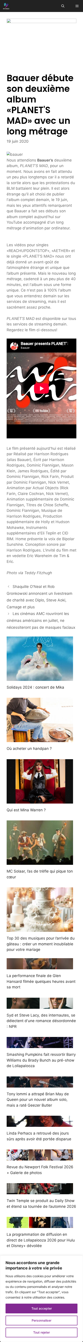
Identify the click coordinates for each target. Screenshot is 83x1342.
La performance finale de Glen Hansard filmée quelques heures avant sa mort (41, 981)
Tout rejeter (41, 1332)
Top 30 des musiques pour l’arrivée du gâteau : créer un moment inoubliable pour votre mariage (41, 944)
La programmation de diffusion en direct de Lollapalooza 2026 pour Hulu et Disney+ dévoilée (41, 1240)
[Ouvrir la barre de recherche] (63, 6)
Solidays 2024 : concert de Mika (35, 687)
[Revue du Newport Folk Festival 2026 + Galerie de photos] (40, 1157)
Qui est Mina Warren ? (26, 810)
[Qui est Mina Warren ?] (40, 800)
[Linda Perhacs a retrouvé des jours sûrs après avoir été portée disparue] (40, 1124)
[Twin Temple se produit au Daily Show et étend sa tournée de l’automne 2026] (40, 1191)
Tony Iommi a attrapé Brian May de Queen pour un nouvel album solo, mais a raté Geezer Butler (38, 1099)
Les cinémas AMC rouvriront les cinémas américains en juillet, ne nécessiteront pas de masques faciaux (41, 620)
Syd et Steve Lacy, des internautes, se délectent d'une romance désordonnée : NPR (41, 1021)
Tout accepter (41, 1308)
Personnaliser (41, 1320)
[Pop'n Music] (6, 6)
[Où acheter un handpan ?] (40, 739)
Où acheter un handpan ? (29, 748)
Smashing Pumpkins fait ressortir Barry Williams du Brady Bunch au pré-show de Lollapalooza (41, 1060)
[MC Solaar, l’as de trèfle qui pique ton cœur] (40, 862)
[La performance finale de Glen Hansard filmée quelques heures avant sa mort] (40, 966)
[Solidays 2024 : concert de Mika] (40, 678)
